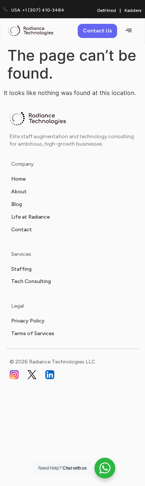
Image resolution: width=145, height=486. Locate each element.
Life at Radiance (30, 217)
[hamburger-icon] (128, 30)
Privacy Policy (28, 321)
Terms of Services (32, 333)
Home (18, 179)
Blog (16, 204)
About (19, 191)
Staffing (21, 269)
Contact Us (97, 31)
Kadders (133, 10)
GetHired (106, 10)
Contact (21, 229)
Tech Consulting (31, 281)
